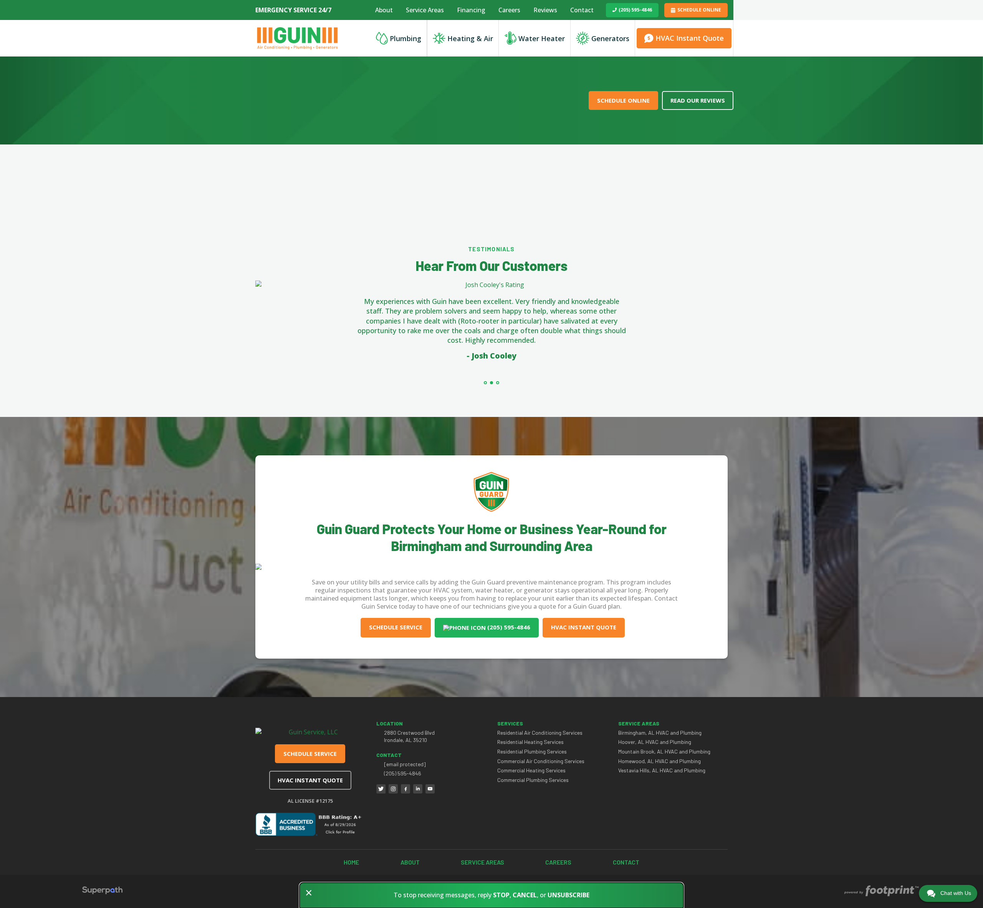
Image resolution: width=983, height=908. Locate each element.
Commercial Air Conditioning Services (540, 761)
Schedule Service (395, 627)
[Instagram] (393, 789)
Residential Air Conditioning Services (540, 732)
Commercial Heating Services (531, 770)
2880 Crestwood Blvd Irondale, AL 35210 (409, 736)
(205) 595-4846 (635, 10)
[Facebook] (405, 789)
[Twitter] (381, 789)
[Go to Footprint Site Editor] (880, 891)
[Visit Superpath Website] (102, 891)
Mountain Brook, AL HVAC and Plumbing (664, 751)
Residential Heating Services (530, 742)
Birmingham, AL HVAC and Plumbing (660, 732)
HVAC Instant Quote (583, 627)
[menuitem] (384, 10)
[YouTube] (430, 789)
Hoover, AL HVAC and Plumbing (654, 742)
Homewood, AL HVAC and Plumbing (659, 761)
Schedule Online (699, 10)
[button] (485, 382)
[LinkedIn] (418, 789)
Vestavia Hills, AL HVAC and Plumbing (661, 770)
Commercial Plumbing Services (533, 780)
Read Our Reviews (697, 100)
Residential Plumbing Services (532, 751)
